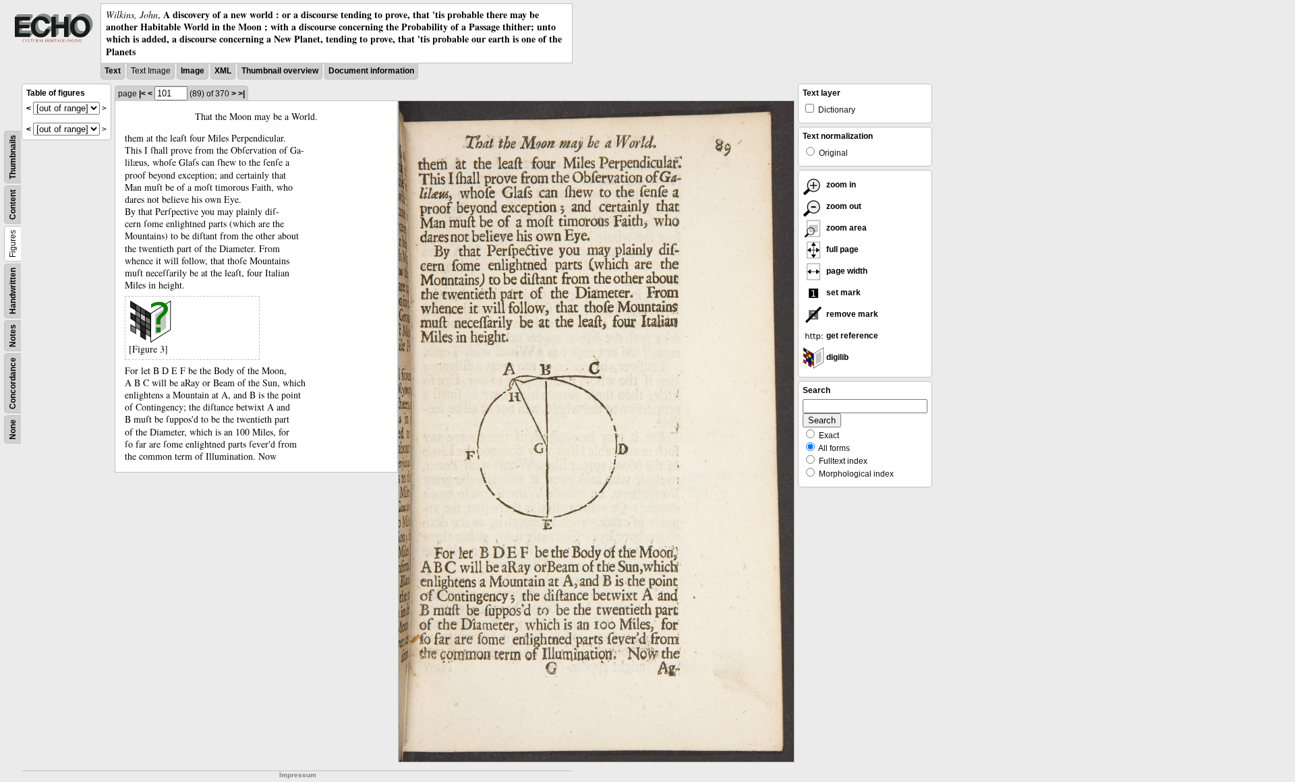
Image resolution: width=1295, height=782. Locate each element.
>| (241, 93)
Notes (13, 335)
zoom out (842, 206)
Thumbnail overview (279, 71)
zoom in (840, 184)
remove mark (851, 314)
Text (113, 71)
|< (142, 93)
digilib (836, 357)
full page (841, 249)
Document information (371, 71)
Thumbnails (13, 157)
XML (222, 71)
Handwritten (13, 291)
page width (845, 271)
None (13, 429)
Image (192, 71)
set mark (842, 292)
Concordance (13, 383)
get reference (851, 335)
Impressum (297, 775)
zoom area (845, 228)
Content (13, 204)
